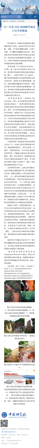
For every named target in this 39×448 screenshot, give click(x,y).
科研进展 (21, 21)
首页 (6, 21)
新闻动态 (13, 21)
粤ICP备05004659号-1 (9, 432)
